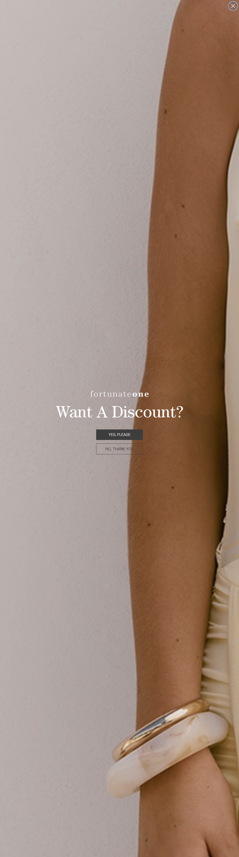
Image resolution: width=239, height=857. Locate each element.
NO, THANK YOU (119, 449)
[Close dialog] (233, 6)
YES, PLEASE (119, 434)
